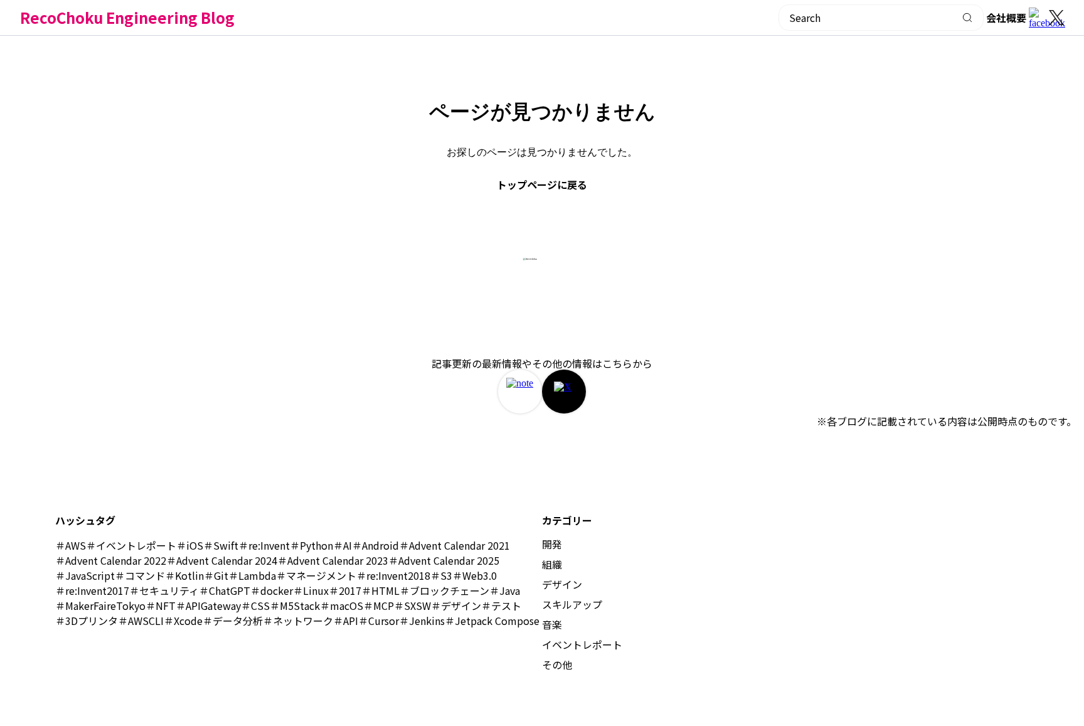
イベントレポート (582, 644)
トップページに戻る (542, 184)
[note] (520, 392)
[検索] (967, 18)
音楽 (552, 624)
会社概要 (1006, 17)
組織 (552, 564)
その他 (557, 664)
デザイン (562, 584)
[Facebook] (1039, 18)
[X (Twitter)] (1056, 17)
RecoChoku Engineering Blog (127, 17)
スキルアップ (572, 604)
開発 (552, 544)
